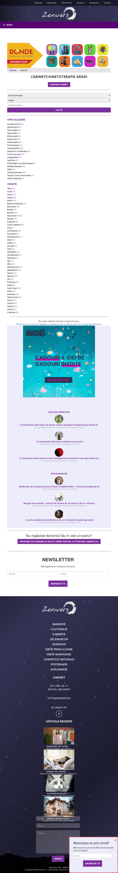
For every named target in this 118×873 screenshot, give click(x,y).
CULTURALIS (59, 629)
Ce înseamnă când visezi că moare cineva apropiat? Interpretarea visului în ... (60, 424)
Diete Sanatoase (59, 654)
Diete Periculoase (59, 649)
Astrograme (94, 3)
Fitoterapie (59, 664)
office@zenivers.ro (59, 698)
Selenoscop (51, 3)
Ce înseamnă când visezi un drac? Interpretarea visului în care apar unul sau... (59, 458)
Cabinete (38, 3)
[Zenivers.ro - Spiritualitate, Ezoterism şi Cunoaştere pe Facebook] (59, 713)
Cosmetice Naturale (59, 659)
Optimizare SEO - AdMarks (59, 867)
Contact (107, 3)
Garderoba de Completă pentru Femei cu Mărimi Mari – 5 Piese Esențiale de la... (60, 486)
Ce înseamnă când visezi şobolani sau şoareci (59, 441)
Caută (59, 110)
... (84, 427)
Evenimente (66, 3)
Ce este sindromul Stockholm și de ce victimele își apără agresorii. (59, 520)
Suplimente (59, 669)
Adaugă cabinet (59, 84)
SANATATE (59, 624)
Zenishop (80, 3)
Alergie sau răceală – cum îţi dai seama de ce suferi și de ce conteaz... (59, 503)
